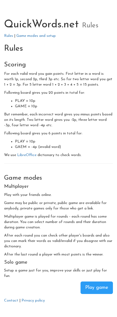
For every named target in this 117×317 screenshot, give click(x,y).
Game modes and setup (36, 36)
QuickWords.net (41, 25)
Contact (11, 301)
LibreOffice (26, 155)
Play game (96, 287)
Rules (8, 36)
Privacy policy (33, 301)
